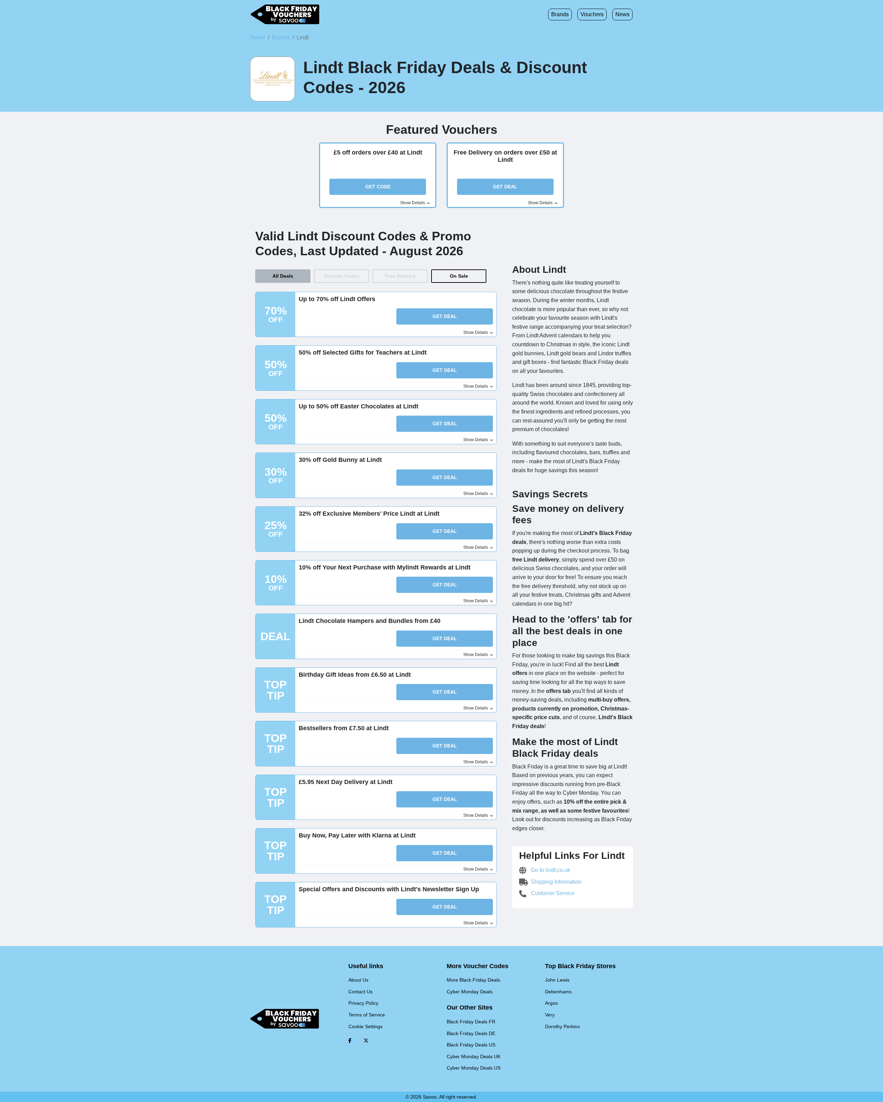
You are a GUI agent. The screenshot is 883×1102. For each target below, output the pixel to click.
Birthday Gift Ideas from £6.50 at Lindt (355, 674)
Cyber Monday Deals (470, 991)
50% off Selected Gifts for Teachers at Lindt (363, 352)
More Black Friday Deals (473, 980)
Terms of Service (366, 1014)
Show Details (413, 202)
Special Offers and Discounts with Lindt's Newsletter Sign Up (389, 889)
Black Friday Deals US (471, 1045)
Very (550, 1014)
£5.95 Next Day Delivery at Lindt (346, 781)
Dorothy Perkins (562, 1026)
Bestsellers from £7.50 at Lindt (344, 728)
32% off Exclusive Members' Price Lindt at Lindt (369, 513)
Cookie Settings (365, 1026)
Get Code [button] (377, 186)
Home (257, 37)
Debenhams (558, 991)
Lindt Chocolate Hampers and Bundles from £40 (369, 620)
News (622, 14)
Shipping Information (555, 882)
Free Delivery (400, 276)
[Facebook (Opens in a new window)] (349, 1040)
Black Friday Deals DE (471, 1033)
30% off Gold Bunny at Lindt (340, 459)
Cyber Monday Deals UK (473, 1056)
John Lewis (557, 980)
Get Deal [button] (505, 186)
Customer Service (552, 893)
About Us (358, 980)
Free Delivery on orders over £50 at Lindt (505, 156)
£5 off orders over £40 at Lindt (378, 152)
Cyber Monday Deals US (473, 1068)
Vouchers (592, 14)
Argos (551, 1003)
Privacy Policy (363, 1003)
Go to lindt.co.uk (549, 870)
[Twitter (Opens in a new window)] (366, 1040)
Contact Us (360, 991)
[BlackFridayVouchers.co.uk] (284, 14)
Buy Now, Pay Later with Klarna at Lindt (357, 835)
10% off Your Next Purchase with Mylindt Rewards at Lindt (384, 567)
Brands (560, 14)
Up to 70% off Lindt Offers (337, 299)
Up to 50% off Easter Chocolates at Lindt (358, 406)
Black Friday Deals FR (471, 1021)
